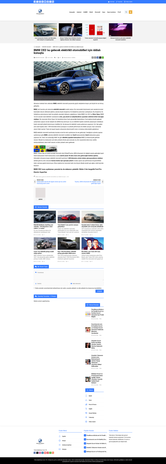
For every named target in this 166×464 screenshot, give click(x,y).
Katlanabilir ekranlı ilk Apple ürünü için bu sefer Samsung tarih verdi (51, 182)
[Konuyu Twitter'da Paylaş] (100, 58)
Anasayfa (37, 47)
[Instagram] (40, 2)
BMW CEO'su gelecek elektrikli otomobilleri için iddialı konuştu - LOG (52, 176)
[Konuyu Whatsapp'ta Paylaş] (103, 58)
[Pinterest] (48, 2)
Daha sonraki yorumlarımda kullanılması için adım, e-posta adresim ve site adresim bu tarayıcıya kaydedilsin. (68, 288)
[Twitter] (37, 2)
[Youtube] (45, 2)
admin (40, 199)
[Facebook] (35, 2)
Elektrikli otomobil (46, 47)
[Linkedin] (43, 2)
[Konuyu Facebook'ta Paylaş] (98, 58)
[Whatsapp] (50, 2)
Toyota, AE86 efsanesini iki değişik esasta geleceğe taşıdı (88, 182)
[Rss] (53, 2)
